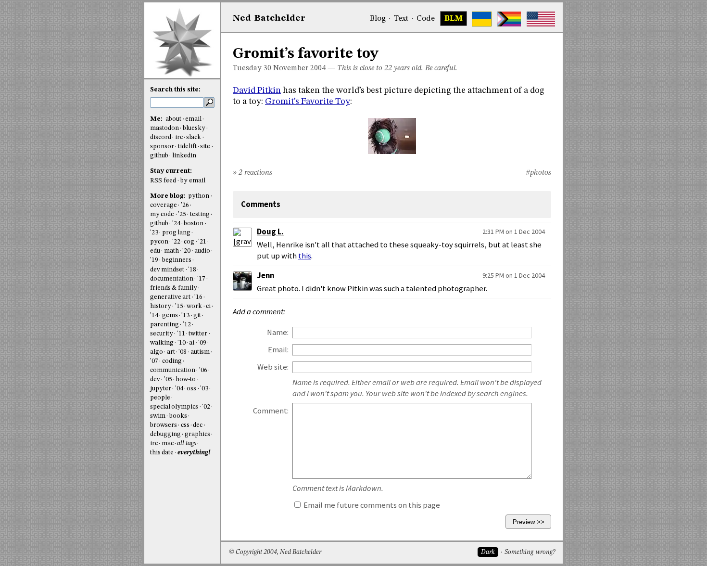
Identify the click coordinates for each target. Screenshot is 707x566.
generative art (170, 297)
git (197, 315)
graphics (197, 434)
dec (197, 425)
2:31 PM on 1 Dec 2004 (513, 231)
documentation (171, 279)
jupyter (160, 389)
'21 (202, 242)
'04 (179, 389)
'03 (204, 389)
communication (172, 370)
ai (191, 343)
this (304, 256)
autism (200, 352)
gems (170, 315)
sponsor (162, 146)
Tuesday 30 (252, 68)
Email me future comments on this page (371, 505)
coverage (163, 205)
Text (400, 19)
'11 (181, 334)
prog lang (176, 233)
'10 (181, 343)
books (178, 416)
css (185, 425)
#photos (538, 173)
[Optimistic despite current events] (541, 19)
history (160, 306)
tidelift (187, 146)
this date (162, 453)
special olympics (174, 407)
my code (162, 214)
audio (202, 251)
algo (156, 352)
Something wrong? (530, 552)
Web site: (273, 367)
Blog (378, 19)
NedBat (269, 18)
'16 (198, 297)
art (171, 352)
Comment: (271, 411)
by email (192, 181)
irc (179, 137)
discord (160, 137)
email (193, 119)
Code (426, 19)
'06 (203, 370)
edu (155, 251)
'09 (202, 343)
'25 (182, 214)
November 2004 (299, 68)
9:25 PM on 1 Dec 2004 (513, 275)
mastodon (164, 128)
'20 (186, 251)
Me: (157, 119)
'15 (179, 306)
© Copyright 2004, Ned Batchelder (275, 552)
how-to (186, 379)
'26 (185, 205)
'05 (168, 379)
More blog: (168, 196)
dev (155, 379)
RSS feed (163, 181)
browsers (163, 425)
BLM (453, 19)
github (159, 156)
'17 (201, 279)
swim (157, 416)
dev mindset (167, 270)
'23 (154, 233)
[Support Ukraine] (482, 19)
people (160, 398)
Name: (278, 332)
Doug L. (270, 232)
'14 (154, 315)
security (161, 334)
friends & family (173, 288)
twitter (198, 334)
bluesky (194, 128)
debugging (165, 434)
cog (189, 242)
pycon (159, 242)
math (171, 251)
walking (162, 343)
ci (208, 306)
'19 (154, 260)
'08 (182, 352)
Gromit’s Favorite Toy (307, 101)
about (173, 119)
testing (200, 214)
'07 (154, 361)
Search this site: (175, 90)
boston (193, 223)
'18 (192, 270)
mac (168, 443)
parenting (164, 325)
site (205, 146)
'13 (185, 315)
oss (191, 389)
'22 (176, 242)
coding (172, 361)
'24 (176, 223)
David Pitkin (257, 90)
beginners (176, 260)
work (194, 306)
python (198, 196)
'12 (187, 325)
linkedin (184, 156)
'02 (206, 407)
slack (193, 137)
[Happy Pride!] (509, 19)
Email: (278, 350)
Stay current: (171, 171)
